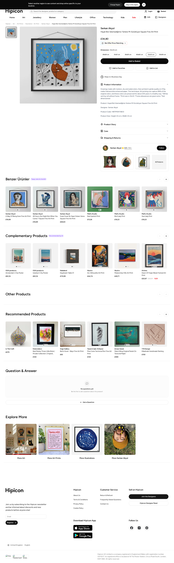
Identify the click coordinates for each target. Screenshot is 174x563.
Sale (134, 17)
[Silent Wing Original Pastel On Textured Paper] (127, 334)
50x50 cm (162, 54)
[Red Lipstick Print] (100, 199)
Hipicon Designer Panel (148, 503)
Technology (108, 17)
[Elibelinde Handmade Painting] (154, 334)
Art (23, 17)
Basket (163, 11)
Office (92, 17)
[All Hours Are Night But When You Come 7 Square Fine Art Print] (45, 199)
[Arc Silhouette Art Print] (100, 255)
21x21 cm (117, 54)
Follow (161, 148)
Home (12, 17)
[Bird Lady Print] (127, 199)
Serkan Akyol (45, 24)
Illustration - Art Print (32, 24)
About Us (76, 495)
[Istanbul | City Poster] (45, 255)
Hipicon (8, 24)
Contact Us (104, 504)
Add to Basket (134, 61)
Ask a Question (88, 402)
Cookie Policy (78, 508)
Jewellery (37, 17)
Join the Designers (148, 497)
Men (65, 17)
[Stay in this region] (144, 5)
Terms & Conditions (80, 500)
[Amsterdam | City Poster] (18, 255)
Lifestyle (78, 17)
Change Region (115, 5)
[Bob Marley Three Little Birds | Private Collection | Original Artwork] (45, 334)
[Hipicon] (14, 11)
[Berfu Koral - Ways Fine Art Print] (72, 334)
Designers (162, 17)
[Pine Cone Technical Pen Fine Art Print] (100, 334)
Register (10, 523)
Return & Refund (106, 495)
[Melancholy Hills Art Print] (127, 255)
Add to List (153, 68)
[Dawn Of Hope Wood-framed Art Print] (154, 255)
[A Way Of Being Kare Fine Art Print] (18, 199)
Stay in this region (132, 5)
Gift (148, 17)
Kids (122, 17)
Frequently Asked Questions (110, 500)
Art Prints (20, 24)
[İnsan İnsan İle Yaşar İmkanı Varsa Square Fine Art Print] (72, 199)
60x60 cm (139, 54)
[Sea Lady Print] (154, 199)
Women (52, 17)
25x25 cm (128, 54)
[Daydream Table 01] (72, 255)
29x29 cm (106, 54)
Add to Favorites (118, 68)
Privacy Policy (78, 504)
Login (150, 11)
